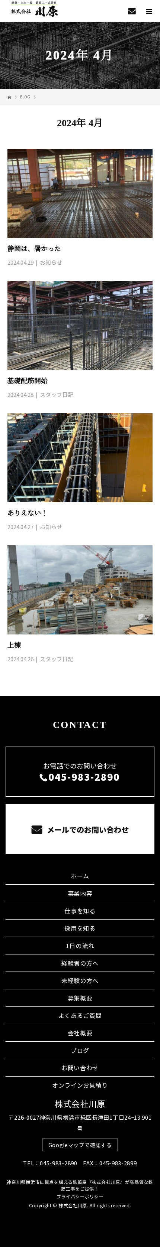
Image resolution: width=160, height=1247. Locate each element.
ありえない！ (27, 513)
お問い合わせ (80, 1067)
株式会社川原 (80, 1103)
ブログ (80, 1050)
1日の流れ (80, 945)
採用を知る (80, 928)
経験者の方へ (80, 963)
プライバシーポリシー (80, 1196)
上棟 (14, 645)
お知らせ (51, 262)
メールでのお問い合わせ (87, 829)
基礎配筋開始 (27, 381)
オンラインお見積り (80, 1085)
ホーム (80, 875)
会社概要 (80, 1032)
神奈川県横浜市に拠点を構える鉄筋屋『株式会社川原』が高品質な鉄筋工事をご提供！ (80, 1185)
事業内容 (80, 893)
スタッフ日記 (56, 394)
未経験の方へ (80, 980)
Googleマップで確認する (80, 1145)
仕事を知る (80, 910)
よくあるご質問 (80, 1015)
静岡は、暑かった (34, 248)
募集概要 (80, 997)
